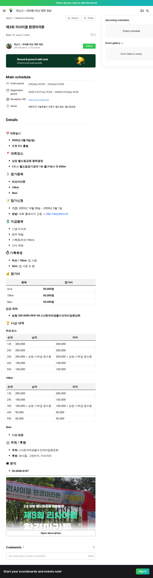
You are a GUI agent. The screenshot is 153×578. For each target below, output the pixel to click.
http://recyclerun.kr (57, 214)
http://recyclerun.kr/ (38, 100)
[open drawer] (4, 10)
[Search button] (148, 11)
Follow (89, 46)
